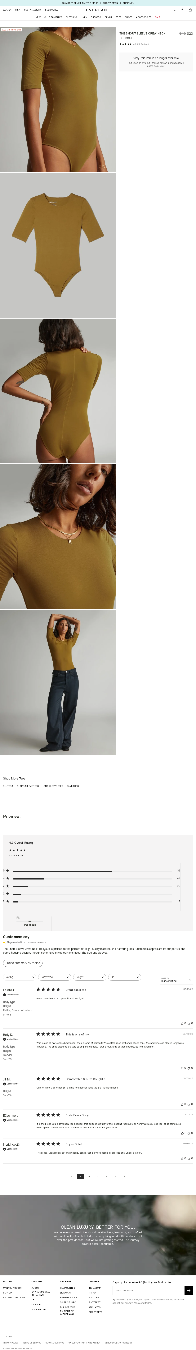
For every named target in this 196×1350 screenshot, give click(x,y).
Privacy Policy (132, 1303)
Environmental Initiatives (41, 1293)
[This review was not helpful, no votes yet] (189, 1023)
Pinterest (94, 1302)
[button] (190, 10)
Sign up (7, 1292)
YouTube (94, 1297)
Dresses (96, 17)
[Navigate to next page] (124, 1177)
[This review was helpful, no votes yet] (182, 1023)
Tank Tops (73, 786)
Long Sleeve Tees (52, 786)
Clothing (71, 17)
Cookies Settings (55, 1343)
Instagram (95, 1287)
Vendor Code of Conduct (118, 1343)
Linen (84, 17)
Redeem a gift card (14, 1297)
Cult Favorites (53, 17)
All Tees (8, 786)
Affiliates (94, 1307)
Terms (148, 1303)
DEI (33, 1299)
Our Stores (95, 1312)
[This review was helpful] (182, 1133)
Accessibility (40, 1309)
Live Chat (65, 1292)
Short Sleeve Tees (28, 786)
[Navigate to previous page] (71, 1177)
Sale (157, 17)
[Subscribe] (189, 1290)
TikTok (92, 1292)
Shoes (128, 17)
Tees (118, 17)
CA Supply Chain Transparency (84, 1343)
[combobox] (19, 979)
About (35, 1287)
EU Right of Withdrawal (67, 1313)
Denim (108, 17)
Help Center (67, 1287)
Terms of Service (32, 1343)
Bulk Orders (67, 1307)
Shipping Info (68, 1302)
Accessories (143, 17)
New (38, 17)
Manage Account (13, 1287)
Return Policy (68, 1297)
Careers (37, 1304)
